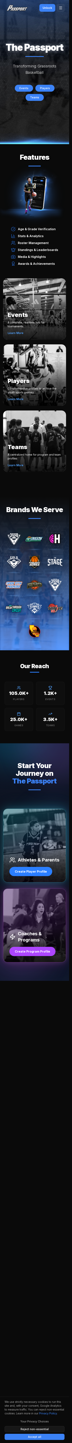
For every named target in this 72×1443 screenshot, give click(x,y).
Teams (34, 97)
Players (45, 88)
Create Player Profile (31, 871)
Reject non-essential (35, 1429)
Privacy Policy (48, 1413)
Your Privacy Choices (34, 1421)
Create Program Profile (32, 951)
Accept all (34, 1436)
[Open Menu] (61, 8)
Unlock (47, 7)
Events (23, 88)
